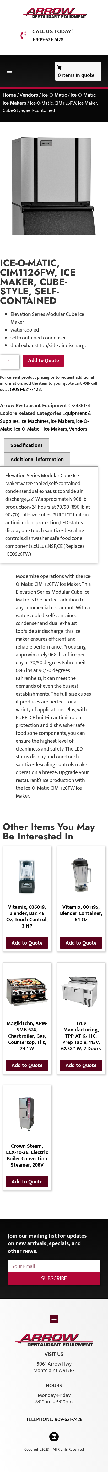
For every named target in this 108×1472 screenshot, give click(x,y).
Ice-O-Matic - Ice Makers (40, 429)
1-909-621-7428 (47, 39)
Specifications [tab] (26, 445)
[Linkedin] (54, 1436)
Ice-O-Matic (54, 95)
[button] (9, 71)
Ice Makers (62, 421)
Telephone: (40, 1419)
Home (9, 95)
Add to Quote (43, 360)
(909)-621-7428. (26, 389)
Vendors (29, 95)
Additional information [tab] (37, 459)
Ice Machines (34, 421)
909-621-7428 (68, 1419)
